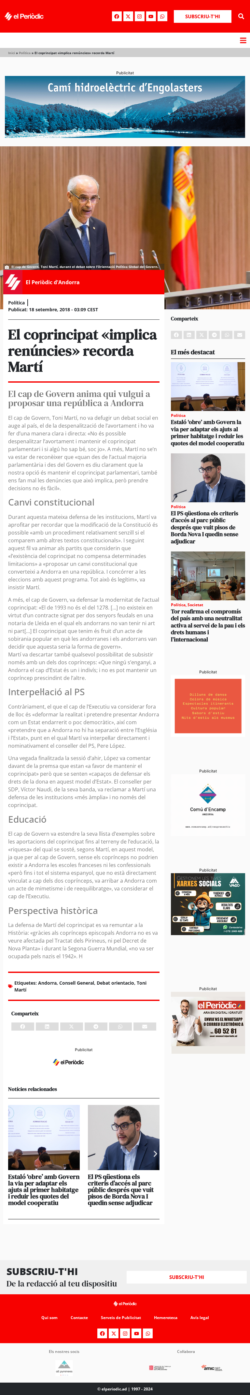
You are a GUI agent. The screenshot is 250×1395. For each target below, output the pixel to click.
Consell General (76, 983)
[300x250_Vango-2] (208, 933)
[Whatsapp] (162, 16)
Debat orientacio (115, 983)
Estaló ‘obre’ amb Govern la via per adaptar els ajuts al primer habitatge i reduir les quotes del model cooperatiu (43, 1189)
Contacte (79, 1317)
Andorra (47, 983)
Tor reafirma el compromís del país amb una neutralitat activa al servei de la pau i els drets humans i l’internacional (208, 625)
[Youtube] (151, 16)
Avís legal (199, 1317)
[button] (241, 16)
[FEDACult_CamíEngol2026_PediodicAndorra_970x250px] (125, 136)
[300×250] (208, 735)
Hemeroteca (165, 1317)
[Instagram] (140, 16)
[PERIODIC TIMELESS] (208, 834)
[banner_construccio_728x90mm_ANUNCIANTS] (84, 1069)
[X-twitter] (128, 16)
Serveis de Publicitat (121, 1317)
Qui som (49, 1317)
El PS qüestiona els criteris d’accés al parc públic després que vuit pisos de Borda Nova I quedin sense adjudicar (121, 1189)
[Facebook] (117, 16)
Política (25, 53)
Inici (11, 53)
